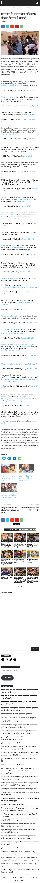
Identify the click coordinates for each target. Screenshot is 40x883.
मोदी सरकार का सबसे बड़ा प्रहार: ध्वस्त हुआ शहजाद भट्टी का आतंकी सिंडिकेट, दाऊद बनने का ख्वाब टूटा (19, 778)
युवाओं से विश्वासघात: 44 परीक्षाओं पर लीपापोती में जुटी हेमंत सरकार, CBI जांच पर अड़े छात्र (19, 760)
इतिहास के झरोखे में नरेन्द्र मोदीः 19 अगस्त (12, 765)
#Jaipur (3, 197)
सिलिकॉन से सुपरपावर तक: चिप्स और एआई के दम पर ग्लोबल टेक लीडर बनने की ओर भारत (20, 794)
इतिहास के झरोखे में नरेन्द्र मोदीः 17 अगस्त (12, 820)
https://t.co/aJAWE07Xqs (13, 401)
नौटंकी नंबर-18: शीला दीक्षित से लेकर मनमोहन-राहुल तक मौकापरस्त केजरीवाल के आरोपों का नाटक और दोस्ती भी (18, 748)
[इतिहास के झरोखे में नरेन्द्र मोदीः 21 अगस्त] (7, 571)
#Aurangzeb (12, 86)
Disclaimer (14, 877)
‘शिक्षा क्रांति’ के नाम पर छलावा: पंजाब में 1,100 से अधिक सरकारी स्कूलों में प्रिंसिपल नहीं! (32, 545)
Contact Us (34, 877)
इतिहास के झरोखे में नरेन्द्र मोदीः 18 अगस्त (12, 804)
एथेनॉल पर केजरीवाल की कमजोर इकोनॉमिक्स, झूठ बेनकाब (19, 561)
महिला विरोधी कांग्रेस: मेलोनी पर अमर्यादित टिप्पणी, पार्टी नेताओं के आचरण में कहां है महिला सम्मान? (18, 831)
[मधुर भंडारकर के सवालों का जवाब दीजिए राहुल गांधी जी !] (9, 487)
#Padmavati (5, 304)
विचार (3, 10)
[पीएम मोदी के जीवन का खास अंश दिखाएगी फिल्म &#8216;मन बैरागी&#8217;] (9, 468)
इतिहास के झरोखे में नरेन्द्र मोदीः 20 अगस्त (12, 743)
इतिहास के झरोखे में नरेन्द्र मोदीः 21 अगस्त (7, 578)
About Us (5, 877)
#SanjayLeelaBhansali (9, 97)
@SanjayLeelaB (28, 114)
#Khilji (31, 84)
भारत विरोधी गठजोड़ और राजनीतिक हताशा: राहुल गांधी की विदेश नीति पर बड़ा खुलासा (19, 815)
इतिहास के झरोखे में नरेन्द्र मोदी (7, 575)
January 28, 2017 (29, 90)
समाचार (7, 10)
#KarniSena (26, 347)
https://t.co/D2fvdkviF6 (9, 134)
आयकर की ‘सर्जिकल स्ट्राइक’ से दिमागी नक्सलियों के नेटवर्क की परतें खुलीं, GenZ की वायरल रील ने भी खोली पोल (20, 580)
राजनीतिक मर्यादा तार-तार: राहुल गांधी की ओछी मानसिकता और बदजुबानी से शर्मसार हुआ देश (20, 843)
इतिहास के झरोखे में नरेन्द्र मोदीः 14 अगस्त (12, 848)
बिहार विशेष (30, 557)
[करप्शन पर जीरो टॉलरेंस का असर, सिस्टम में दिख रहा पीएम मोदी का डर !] (26, 468)
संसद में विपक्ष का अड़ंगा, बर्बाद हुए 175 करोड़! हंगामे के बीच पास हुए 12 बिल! (19, 865)
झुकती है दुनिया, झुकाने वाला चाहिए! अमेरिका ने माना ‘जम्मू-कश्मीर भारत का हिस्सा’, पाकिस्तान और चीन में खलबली (19, 738)
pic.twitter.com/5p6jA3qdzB (27, 364)
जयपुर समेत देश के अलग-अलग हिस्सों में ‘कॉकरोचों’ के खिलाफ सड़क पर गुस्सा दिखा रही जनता (20, 545)
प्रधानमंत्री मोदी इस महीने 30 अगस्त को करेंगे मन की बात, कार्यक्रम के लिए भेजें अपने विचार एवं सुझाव (20, 800)
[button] (36, 3)
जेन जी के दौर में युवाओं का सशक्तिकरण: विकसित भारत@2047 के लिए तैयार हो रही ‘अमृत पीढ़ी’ (20, 871)
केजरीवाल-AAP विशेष (19, 541)
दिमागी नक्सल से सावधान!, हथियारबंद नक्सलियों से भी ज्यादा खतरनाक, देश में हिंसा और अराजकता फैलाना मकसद (19, 809)
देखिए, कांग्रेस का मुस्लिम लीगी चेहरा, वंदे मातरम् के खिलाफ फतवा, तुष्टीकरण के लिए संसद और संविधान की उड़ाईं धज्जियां (33, 580)
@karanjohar (20, 399)
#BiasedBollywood (8, 333)
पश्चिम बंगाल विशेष (5, 541)
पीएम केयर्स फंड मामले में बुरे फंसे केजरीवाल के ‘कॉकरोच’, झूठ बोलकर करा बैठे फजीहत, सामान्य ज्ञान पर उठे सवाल (7, 562)
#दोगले (6, 379)
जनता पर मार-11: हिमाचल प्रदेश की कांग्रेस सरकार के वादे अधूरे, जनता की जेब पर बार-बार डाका (18, 853)
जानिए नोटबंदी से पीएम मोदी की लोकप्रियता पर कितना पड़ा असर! (10, 510)
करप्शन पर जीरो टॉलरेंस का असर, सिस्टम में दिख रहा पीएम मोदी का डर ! (26, 478)
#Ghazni (4, 86)
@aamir (27, 397)
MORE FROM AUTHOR (28, 529)
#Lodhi (19, 86)
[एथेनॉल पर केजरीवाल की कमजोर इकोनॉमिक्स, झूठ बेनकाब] (20, 554)
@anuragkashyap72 (8, 399)
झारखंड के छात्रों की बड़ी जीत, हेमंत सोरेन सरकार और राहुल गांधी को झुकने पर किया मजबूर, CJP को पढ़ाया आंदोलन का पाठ (19, 784)
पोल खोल (16, 575)
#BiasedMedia (20, 333)
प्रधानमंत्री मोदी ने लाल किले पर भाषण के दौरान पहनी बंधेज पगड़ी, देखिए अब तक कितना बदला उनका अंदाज (18, 825)
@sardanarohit (14, 379)
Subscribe (7, 678)
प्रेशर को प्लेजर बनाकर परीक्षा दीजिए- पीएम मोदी (30, 509)
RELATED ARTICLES (11, 529)
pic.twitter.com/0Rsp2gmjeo (29, 287)
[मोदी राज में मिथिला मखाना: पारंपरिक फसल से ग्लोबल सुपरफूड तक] (33, 554)
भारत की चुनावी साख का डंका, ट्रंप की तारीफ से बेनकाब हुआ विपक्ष (18, 789)
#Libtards (20, 201)
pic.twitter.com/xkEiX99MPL (11, 351)
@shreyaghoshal (15, 213)
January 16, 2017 (27, 405)
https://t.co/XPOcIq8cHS (10, 287)
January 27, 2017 (25, 272)
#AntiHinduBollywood (28, 345)
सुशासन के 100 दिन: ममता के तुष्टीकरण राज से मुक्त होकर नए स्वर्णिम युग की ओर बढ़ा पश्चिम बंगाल (7, 545)
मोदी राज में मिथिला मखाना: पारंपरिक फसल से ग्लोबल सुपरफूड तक (32, 561)
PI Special (4, 557)
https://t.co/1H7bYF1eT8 (10, 219)
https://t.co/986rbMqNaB (10, 381)
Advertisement (24, 877)
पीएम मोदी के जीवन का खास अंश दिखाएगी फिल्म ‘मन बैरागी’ (8, 478)
